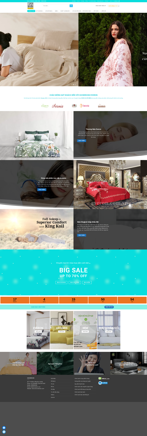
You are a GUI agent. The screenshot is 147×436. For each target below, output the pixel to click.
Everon (98, 129)
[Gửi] (71, 5)
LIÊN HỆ (104, 11)
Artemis (63, 178)
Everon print (96, 132)
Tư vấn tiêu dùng (92, 1)
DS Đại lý (106, 1)
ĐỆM (56, 11)
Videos (52, 394)
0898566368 (34, 385)
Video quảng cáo (100, 1)
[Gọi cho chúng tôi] (117, 1)
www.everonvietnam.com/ (38, 388)
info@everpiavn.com (35, 386)
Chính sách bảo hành (80, 392)
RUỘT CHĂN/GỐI (65, 11)
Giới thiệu (74, 1)
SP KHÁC (96, 11)
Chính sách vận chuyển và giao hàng (84, 386)
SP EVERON (39, 11)
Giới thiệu (53, 378)
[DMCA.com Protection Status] (104, 378)
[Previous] (4, 49)
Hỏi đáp (53, 389)
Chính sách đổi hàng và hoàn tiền (83, 389)
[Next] (142, 49)
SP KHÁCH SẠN (87, 11)
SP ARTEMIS (48, 11)
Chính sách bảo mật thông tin (82, 394)
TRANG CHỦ (31, 11)
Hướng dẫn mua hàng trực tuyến (83, 381)
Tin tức (78, 1)
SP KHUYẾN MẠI (77, 11)
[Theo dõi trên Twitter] (115, 1)
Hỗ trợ (86, 1)
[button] (114, 6)
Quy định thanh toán (80, 384)
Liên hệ (111, 1)
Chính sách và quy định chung (82, 378)
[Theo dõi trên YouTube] (119, 1)
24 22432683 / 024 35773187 (38, 383)
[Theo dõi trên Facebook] (113, 1)
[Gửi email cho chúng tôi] (116, 1)
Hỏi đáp (82, 1)
